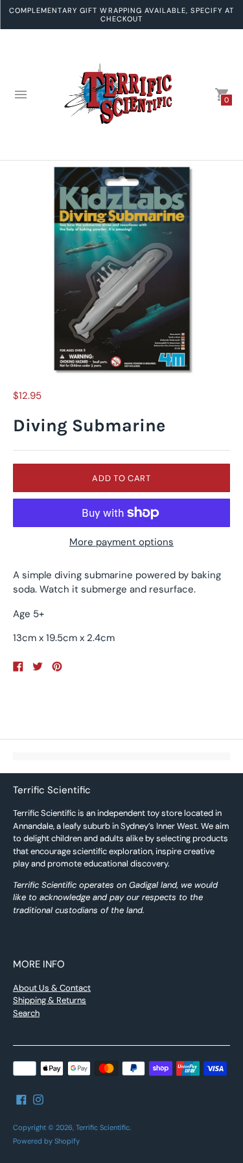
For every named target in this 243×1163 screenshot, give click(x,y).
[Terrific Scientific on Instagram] (38, 1098)
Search (26, 1013)
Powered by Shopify (46, 1141)
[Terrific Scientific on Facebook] (21, 1098)
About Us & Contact (52, 987)
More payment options (121, 542)
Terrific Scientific (103, 1127)
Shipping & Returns (49, 1000)
